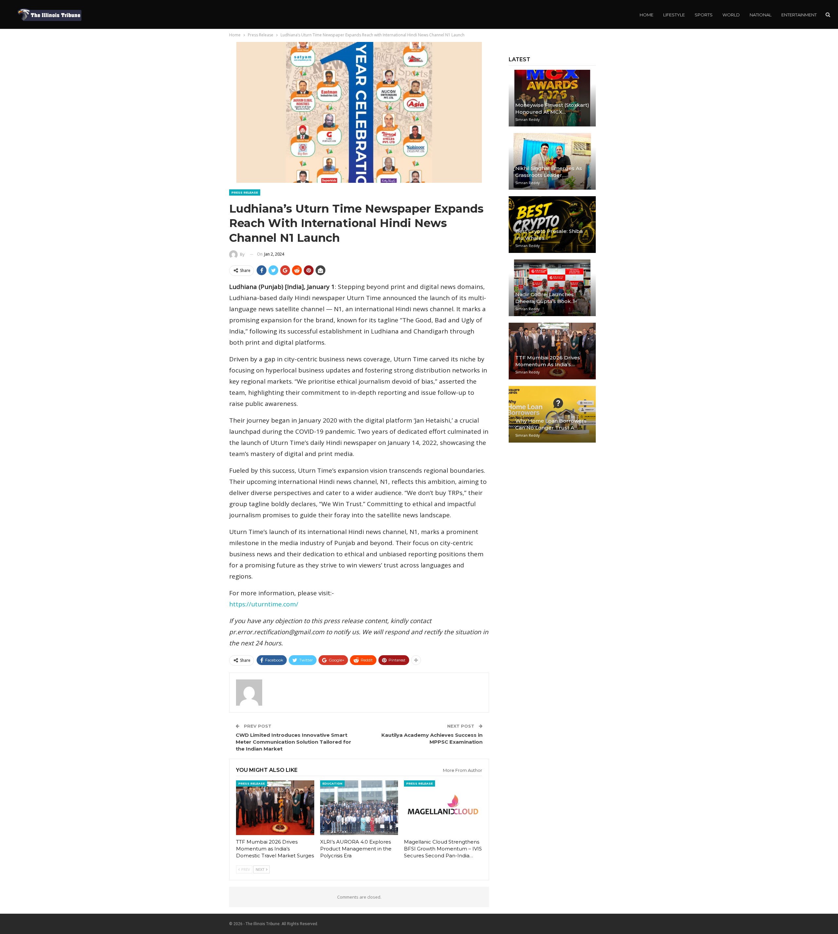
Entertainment (799, 14)
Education (332, 783)
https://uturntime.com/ (263, 604)
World (731, 14)
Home (646, 14)
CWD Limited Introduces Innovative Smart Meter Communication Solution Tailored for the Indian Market (293, 742)
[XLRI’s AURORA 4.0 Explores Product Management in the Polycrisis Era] (359, 807)
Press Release (244, 192)
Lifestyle (674, 14)
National (761, 14)
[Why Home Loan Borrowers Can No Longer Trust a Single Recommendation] (552, 414)
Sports (704, 14)
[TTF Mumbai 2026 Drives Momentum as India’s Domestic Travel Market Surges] (275, 807)
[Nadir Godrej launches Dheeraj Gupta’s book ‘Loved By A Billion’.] (552, 287)
